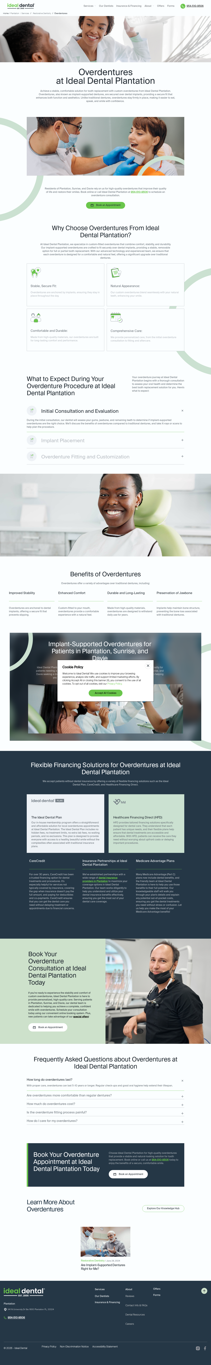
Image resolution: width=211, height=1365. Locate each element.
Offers (160, 6)
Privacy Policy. (114, 684)
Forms (170, 6)
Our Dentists (106, 6)
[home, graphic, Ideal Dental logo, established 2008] (21, 6)
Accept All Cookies (105, 693)
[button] (89, 6)
